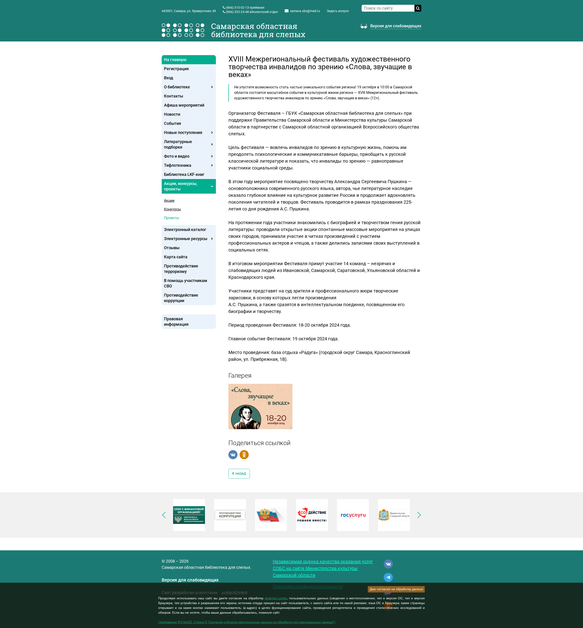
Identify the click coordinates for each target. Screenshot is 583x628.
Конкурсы (172, 209)
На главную (175, 59)
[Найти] (417, 8)
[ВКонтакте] (233, 454)
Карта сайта (175, 256)
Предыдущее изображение (165, 515)
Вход (168, 77)
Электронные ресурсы (185, 238)
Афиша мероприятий (184, 105)
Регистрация (176, 68)
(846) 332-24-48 (237, 12)
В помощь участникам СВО (185, 283)
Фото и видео (176, 156)
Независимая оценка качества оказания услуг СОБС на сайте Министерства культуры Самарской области (323, 568)
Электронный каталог (185, 229)
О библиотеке (177, 87)
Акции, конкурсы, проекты (180, 186)
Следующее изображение (417, 515)
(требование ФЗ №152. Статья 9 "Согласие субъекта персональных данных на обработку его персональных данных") (246, 622)
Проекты (171, 218)
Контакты (173, 96)
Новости (172, 114)
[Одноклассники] (244, 454)
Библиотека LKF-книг (184, 174)
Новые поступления (183, 132)
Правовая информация (176, 321)
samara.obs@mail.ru (305, 11)
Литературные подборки (178, 144)
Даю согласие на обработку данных (396, 589)
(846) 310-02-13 (237, 7)
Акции (169, 200)
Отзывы (171, 247)
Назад (240, 473)
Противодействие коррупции (181, 298)
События (172, 123)
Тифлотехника (177, 165)
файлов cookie (276, 598)
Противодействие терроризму (181, 269)
